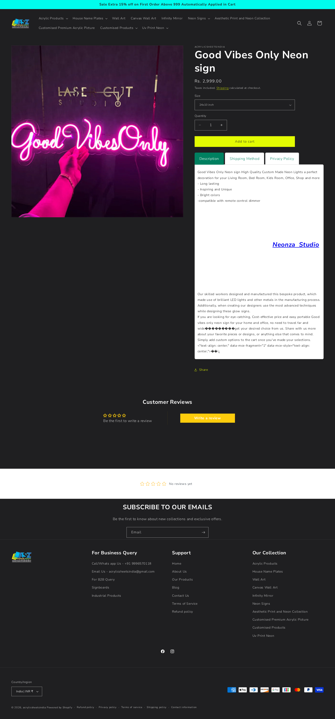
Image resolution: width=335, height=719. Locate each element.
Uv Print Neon (263, 636)
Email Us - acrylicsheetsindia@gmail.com (123, 571)
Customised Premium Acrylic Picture (281, 619)
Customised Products (269, 627)
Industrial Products (106, 596)
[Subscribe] (203, 532)
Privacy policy (108, 707)
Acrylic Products (265, 563)
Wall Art (259, 579)
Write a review (207, 418)
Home (176, 563)
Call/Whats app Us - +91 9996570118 (121, 563)
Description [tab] (209, 158)
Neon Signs (261, 603)
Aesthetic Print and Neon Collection (280, 611)
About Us (179, 571)
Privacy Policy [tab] (282, 158)
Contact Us (180, 596)
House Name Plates (268, 571)
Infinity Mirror (263, 596)
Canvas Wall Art (265, 588)
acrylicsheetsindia (34, 707)
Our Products (182, 579)
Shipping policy (157, 707)
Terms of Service (185, 603)
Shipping (222, 88)
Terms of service (131, 707)
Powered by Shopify (59, 707)
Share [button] (203, 370)
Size (198, 96)
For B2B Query (103, 579)
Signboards (100, 588)
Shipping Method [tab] (244, 158)
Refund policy (182, 611)
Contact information (184, 707)
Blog (175, 588)
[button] (53, 18)
